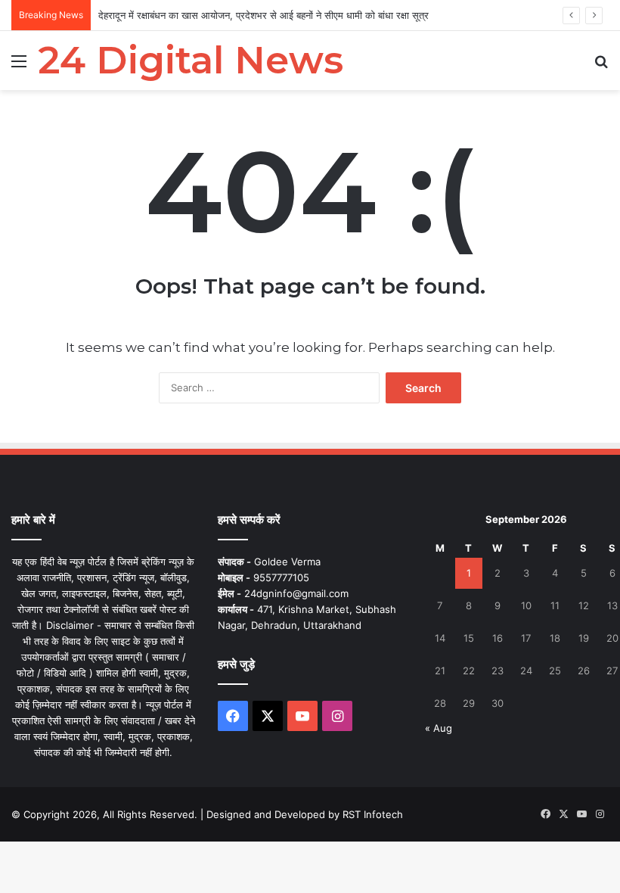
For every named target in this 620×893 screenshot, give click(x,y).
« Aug (438, 728)
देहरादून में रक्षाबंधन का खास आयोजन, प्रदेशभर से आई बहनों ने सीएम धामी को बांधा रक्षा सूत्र (263, 15)
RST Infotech (371, 814)
